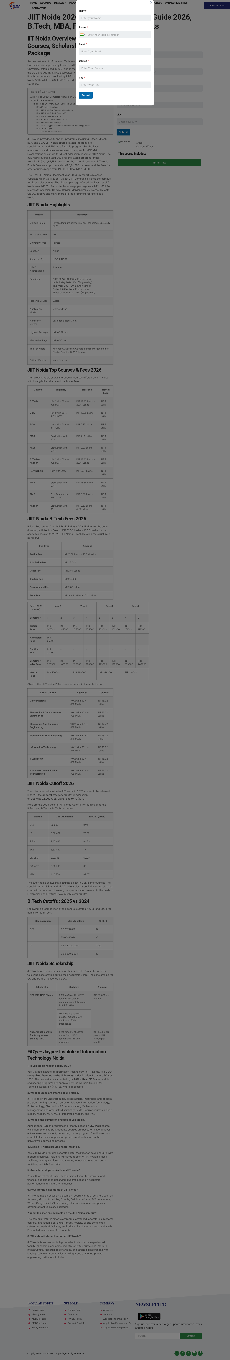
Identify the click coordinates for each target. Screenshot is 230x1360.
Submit (85, 95)
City (82, 77)
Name (83, 10)
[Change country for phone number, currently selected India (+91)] (82, 34)
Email (83, 44)
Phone (83, 27)
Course (84, 60)
